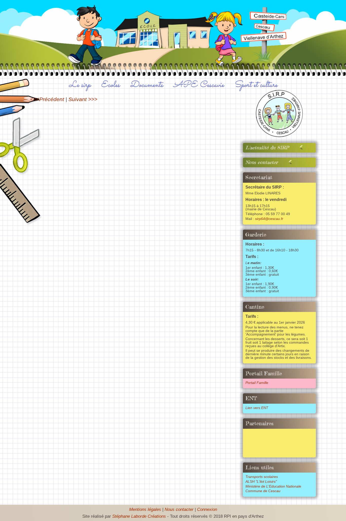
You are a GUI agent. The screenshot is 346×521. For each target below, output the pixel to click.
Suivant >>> (82, 99)
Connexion (207, 509)
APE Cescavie (198, 85)
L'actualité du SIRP (267, 148)
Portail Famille (256, 383)
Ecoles (110, 85)
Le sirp (80, 85)
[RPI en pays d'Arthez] (279, 135)
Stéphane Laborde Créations (139, 516)
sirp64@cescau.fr (269, 219)
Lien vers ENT (256, 408)
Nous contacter (261, 162)
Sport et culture (255, 85)
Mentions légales (145, 509)
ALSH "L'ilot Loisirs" (261, 481)
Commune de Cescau (262, 491)
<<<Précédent (47, 99)
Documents (146, 85)
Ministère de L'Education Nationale (273, 486)
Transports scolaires (261, 477)
